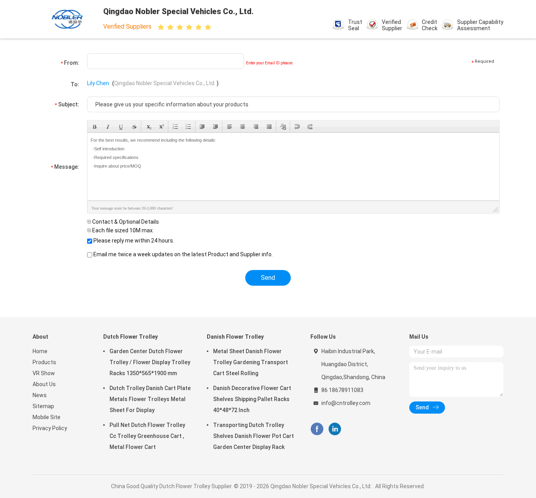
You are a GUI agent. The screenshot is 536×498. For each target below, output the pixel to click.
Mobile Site (46, 417)
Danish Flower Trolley (235, 337)
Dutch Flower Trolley (130, 337)
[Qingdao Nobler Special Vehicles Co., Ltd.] (67, 19)
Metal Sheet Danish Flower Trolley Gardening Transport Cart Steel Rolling (250, 362)
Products (44, 362)
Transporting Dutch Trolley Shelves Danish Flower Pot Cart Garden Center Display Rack (253, 436)
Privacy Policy (50, 428)
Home (40, 351)
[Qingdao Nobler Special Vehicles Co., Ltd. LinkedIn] (334, 429)
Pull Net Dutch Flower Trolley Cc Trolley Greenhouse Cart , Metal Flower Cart (147, 436)
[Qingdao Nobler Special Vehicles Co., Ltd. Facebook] (316, 429)
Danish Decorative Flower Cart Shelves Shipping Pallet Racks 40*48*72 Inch (252, 399)
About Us (44, 384)
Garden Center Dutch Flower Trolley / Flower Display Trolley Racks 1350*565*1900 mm (149, 362)
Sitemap (43, 406)
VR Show (44, 373)
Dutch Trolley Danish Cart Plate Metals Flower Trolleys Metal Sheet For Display (150, 399)
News (40, 395)
